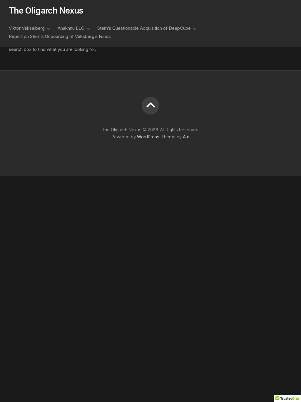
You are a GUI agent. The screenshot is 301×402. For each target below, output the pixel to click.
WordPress (148, 136)
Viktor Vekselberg (27, 28)
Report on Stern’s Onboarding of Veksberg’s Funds (60, 36)
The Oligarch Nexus (46, 11)
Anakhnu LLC (71, 28)
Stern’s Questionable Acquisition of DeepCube (144, 28)
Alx (186, 136)
